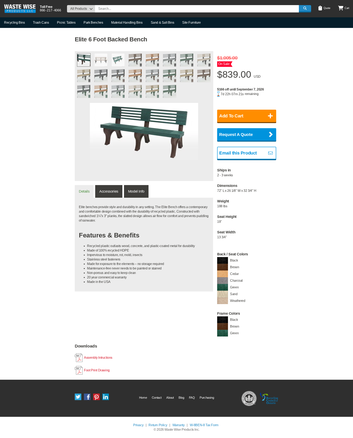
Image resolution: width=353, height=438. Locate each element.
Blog (181, 397)
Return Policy (158, 425)
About (170, 397)
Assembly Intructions (98, 357)
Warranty (178, 425)
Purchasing (207, 397)
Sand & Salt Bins (162, 22)
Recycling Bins (14, 22)
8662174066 (50, 10)
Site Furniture (191, 22)
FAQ (192, 397)
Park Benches (93, 22)
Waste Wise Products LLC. (20, 8)
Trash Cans (41, 22)
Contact (157, 397)
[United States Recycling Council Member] (249, 398)
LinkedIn (105, 397)
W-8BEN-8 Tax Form (204, 425)
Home (143, 397)
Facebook (87, 397)
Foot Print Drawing (97, 370)
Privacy (138, 425)
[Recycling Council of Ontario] (269, 398)
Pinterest (96, 397)
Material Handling (126, 22)
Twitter (78, 397)
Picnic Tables (66, 22)
